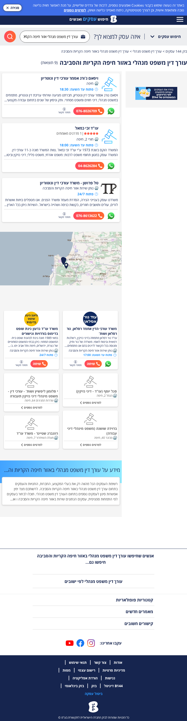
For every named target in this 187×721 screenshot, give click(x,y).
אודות (118, 662)
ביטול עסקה (94, 693)
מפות (67, 670)
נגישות (110, 678)
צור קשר (100, 662)
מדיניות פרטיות (114, 670)
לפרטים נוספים (75, 10)
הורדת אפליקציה (85, 678)
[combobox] (55, 37)
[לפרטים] (156, 93)
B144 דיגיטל (113, 686)
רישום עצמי (86, 670)
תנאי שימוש (78, 662)
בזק (94, 686)
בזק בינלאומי (74, 686)
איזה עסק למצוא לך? (117, 36)
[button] (96, 83)
